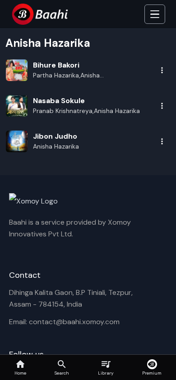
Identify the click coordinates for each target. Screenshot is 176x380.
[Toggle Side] (154, 14)
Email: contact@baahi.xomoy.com (64, 321)
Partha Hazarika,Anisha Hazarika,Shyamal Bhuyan (70, 75)
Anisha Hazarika (56, 146)
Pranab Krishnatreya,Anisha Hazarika (86, 111)
